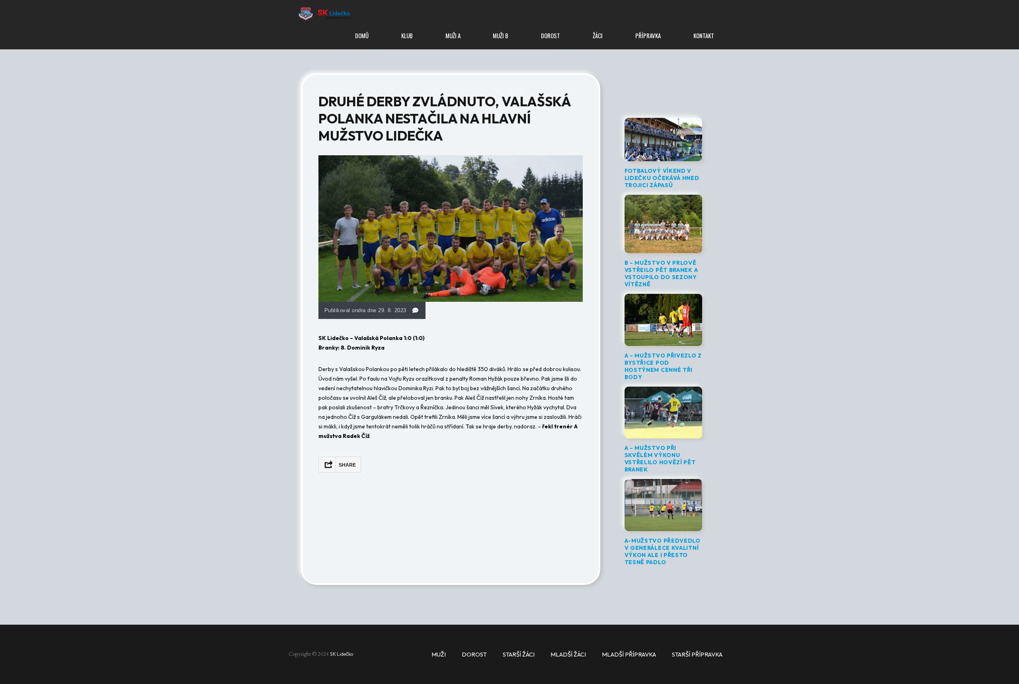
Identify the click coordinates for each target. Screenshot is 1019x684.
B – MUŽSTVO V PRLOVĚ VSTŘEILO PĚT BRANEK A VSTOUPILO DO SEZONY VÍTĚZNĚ (661, 273)
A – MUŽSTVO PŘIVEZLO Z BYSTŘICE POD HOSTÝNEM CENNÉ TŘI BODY (663, 366)
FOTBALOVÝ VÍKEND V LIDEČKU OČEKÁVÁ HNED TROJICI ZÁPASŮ (662, 178)
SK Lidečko (342, 654)
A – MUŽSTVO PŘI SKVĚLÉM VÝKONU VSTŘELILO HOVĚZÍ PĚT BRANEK (660, 458)
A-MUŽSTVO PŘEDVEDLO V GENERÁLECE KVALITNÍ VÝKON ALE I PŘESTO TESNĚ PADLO (663, 551)
